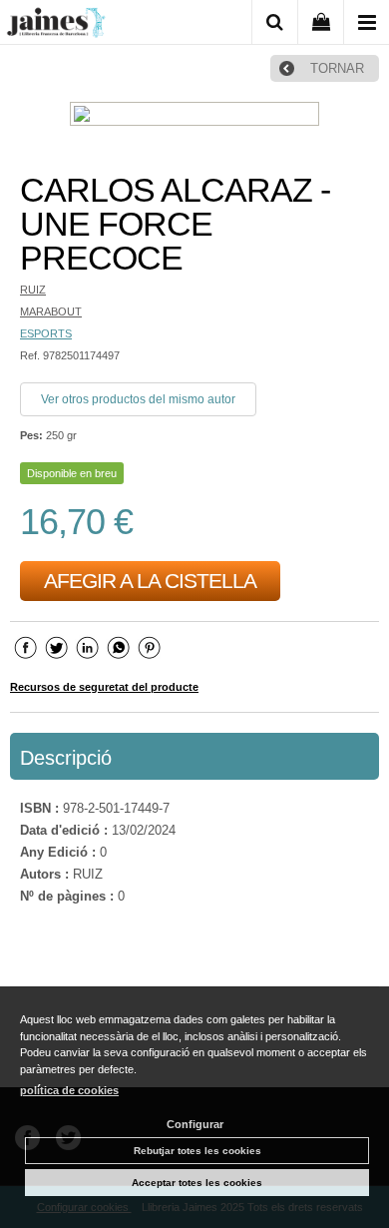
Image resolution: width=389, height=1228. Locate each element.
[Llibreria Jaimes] (56, 26)
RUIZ (33, 290)
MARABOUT (51, 311)
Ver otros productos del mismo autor (138, 399)
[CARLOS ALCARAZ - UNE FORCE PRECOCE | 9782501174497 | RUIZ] (194, 116)
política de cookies (69, 1090)
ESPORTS (46, 333)
